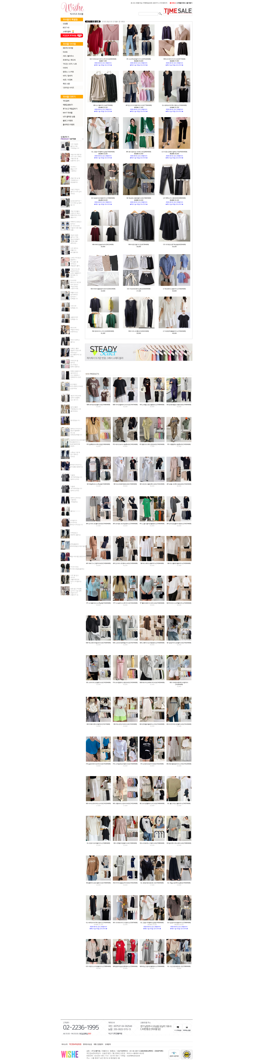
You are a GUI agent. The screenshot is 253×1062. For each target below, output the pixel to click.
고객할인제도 (181, 3)
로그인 (133, 3)
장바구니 (156, 3)
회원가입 (139, 3)
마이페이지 (163, 3)
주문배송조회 (147, 3)
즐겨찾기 (189, 3)
